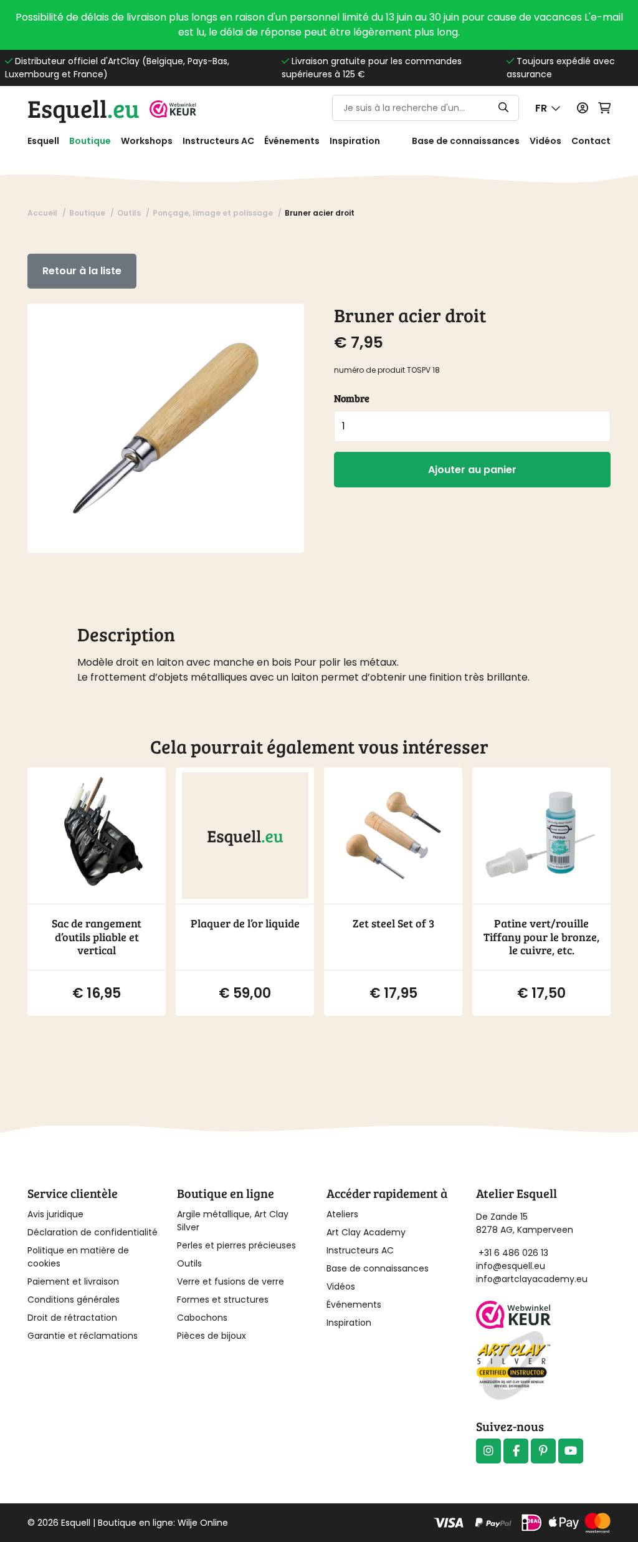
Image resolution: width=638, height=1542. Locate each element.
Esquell (83, 108)
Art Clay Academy (366, 1232)
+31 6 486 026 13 (513, 1253)
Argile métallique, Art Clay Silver (232, 1220)
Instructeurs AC (218, 141)
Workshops (147, 141)
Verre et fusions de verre (230, 1281)
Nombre (351, 398)
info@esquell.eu (512, 1266)
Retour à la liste (81, 271)
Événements (292, 141)
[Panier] (604, 108)
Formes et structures (223, 1299)
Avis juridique (55, 1214)
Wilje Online (203, 1522)
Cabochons (202, 1317)
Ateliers (342, 1214)
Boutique (90, 141)
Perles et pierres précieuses (236, 1245)
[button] (548, 108)
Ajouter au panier (472, 469)
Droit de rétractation (72, 1317)
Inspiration (355, 141)
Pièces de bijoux (211, 1335)
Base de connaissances (466, 141)
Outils (189, 1263)
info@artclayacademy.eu (532, 1279)
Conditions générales (73, 1299)
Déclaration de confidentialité (92, 1232)
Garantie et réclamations (82, 1335)
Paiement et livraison (73, 1281)
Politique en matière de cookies (78, 1257)
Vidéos (545, 141)
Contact (591, 141)
